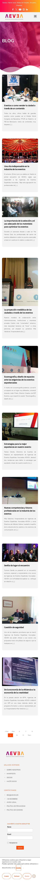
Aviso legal (11, 802)
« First (6, 731)
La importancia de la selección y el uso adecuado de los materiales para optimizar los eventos (19, 223)
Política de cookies (15, 810)
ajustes (18, 868)
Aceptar (6, 876)
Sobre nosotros (13, 770)
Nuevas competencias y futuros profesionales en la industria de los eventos (19, 510)
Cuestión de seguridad (14, 627)
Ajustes (27, 876)
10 (17, 735)
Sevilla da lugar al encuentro (17, 565)
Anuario (32, 3)
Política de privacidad (16, 806)
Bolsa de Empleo (23, 3)
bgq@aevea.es (12, 795)
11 (23, 735)
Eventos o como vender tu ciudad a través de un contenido (19, 107)
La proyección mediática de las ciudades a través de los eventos (18, 311)
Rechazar (17, 876)
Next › (29, 735)
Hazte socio (12, 3)
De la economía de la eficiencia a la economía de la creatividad (19, 691)
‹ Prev (13, 731)
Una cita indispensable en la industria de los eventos (16, 168)
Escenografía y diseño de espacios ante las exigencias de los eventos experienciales (19, 379)
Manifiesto (11, 774)
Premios (19, 5)
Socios (4, 3)
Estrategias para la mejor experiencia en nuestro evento (17, 445)
